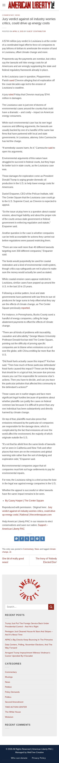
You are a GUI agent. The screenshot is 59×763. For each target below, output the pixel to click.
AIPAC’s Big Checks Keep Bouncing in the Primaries (29, 640)
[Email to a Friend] (32, 538)
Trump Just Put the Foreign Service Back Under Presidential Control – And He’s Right (27, 625)
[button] (4, 5)
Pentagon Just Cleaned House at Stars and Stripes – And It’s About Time (29, 633)
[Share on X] (26, 538)
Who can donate (19, 758)
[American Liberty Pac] (31, 5)
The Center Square (34, 500)
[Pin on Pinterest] (37, 538)
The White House (13, 712)
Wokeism (9, 717)
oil (10, 552)
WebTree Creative (35, 752)
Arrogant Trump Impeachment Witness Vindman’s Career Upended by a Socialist (27, 654)
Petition (8, 687)
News (17, 15)
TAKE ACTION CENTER (16, 707)
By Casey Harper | (14, 500)
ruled (11, 94)
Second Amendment (14, 702)
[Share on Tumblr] (42, 538)
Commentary (8, 15)
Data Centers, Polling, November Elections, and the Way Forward (28, 646)
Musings (9, 677)
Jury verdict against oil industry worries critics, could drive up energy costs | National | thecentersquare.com (28, 511)
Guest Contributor (36, 31)
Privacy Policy (39, 758)
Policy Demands (12, 692)
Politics (8, 697)
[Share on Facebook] (21, 538)
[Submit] (51, 607)
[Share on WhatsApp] (16, 538)
